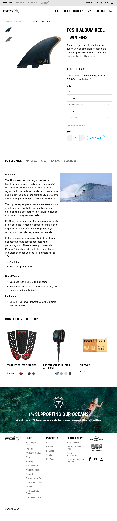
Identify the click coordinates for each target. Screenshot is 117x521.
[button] (105, 319)
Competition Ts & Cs (33, 498)
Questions (70, 160)
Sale (111, 11)
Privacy (29, 486)
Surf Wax (85, 365)
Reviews (55, 160)
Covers (49, 446)
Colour (71, 111)
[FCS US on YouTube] (95, 459)
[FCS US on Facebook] (89, 459)
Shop (28, 457)
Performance (13, 160)
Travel (89, 11)
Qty (69, 132)
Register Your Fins (34, 478)
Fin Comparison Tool (33, 443)
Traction (76, 11)
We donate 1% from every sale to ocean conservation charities (58, 420)
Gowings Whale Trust (74, 447)
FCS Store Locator (34, 482)
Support (29, 474)
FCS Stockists (73, 442)
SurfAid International (72, 454)
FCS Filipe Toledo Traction (21, 365)
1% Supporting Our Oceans (75, 460)
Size (69, 85)
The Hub (101, 11)
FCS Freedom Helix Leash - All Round (57, 366)
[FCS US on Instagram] (101, 459)
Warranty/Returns (34, 469)
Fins (55, 11)
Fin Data (50, 459)
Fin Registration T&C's (33, 491)
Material (71, 98)
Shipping (30, 461)
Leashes (65, 11)
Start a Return (32, 465)
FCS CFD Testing (34, 453)
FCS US (16, 508)
